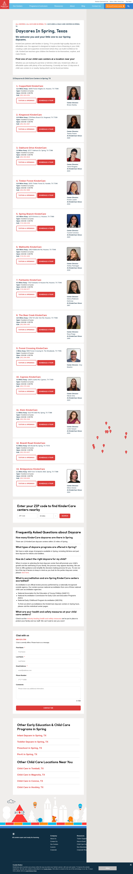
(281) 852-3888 (25, 190)
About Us (53, 838)
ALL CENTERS (20, 24)
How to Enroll (81, 841)
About (72, 6)
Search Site (128, 7)
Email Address (21, 666)
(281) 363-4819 (25, 157)
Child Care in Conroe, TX (30, 781)
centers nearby (114, 6)
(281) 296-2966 (25, 357)
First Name (20, 647)
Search (65, 516)
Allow (107, 868)
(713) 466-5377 (25, 289)
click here (25, 573)
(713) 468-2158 (25, 223)
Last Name (20, 657)
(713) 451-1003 (25, 256)
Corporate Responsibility (85, 850)
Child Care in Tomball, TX (30, 768)
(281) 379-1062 (25, 386)
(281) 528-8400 (25, 478)
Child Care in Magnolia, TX (31, 774)
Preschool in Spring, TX (29, 748)
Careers (52, 847)
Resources (58, 6)
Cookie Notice (48, 869)
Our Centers (17, 6)
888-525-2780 (21, 639)
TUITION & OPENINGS (26, 100)
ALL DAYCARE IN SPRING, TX (36, 24)
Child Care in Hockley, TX (30, 787)
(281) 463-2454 (25, 95)
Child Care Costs (82, 844)
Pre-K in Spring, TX (27, 754)
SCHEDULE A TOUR (46, 100)
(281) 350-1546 (25, 419)
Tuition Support (82, 838)
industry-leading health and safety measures (44, 618)
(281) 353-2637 (25, 452)
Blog (83, 6)
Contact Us (96, 6)
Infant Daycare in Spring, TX (31, 735)
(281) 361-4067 (25, 124)
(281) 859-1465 (25, 324)
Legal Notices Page (31, 871)
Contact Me (48, 708)
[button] (93, 446)
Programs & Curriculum (38, 6)
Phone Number (21, 675)
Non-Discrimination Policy (85, 847)
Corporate (53, 850)
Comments (20, 684)
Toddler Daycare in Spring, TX (32, 742)
